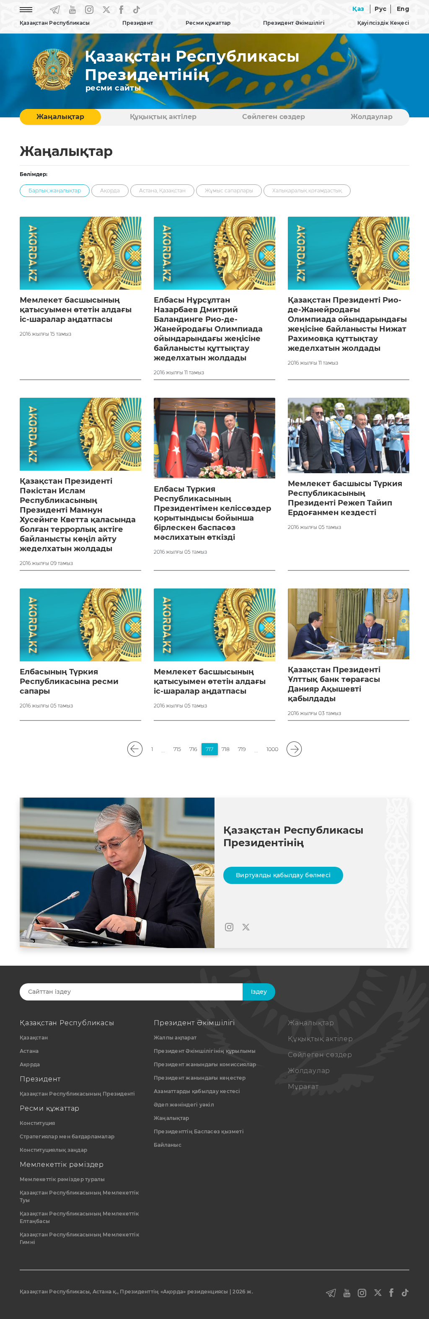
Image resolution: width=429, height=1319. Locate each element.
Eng (403, 9)
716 (193, 749)
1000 (272, 749)
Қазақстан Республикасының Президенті (77, 1094)
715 (177, 749)
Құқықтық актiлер (163, 117)
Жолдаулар (372, 117)
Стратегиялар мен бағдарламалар (67, 1136)
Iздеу (259, 991)
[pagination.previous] (135, 749)
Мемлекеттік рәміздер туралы (62, 1179)
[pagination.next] (294, 749)
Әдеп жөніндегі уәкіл (184, 1104)
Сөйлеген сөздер (273, 117)
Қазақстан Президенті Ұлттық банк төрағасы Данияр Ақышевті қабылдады (334, 684)
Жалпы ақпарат (175, 1037)
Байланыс (167, 1145)
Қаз (358, 9)
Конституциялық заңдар (53, 1150)
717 (209, 749)
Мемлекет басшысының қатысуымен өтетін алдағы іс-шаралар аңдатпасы (76, 309)
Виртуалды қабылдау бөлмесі (283, 875)
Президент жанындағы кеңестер (200, 1078)
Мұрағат (303, 1087)
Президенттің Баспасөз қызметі (199, 1131)
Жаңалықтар (60, 117)
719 (242, 749)
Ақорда (30, 1064)
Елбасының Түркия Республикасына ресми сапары (69, 681)
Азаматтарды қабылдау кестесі (197, 1091)
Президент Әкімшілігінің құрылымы (205, 1051)
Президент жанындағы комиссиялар (205, 1064)
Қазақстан (34, 1037)
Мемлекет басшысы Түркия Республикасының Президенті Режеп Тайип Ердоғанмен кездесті (345, 498)
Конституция (37, 1123)
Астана (29, 1051)
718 (226, 749)
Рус (380, 9)
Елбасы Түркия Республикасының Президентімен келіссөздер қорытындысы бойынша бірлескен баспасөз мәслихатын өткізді (212, 513)
